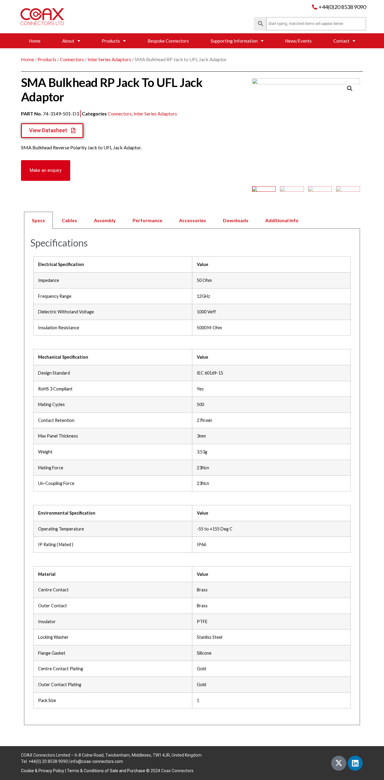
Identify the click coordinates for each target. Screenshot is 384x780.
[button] (45, 170)
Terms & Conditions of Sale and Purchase (106, 770)
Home (34, 40)
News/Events (298, 40)
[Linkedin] (355, 763)
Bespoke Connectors (168, 40)
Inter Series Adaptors (109, 59)
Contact (341, 40)
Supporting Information (234, 40)
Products (111, 40)
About (68, 40)
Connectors (72, 59)
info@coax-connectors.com (96, 761)
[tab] (192, 220)
